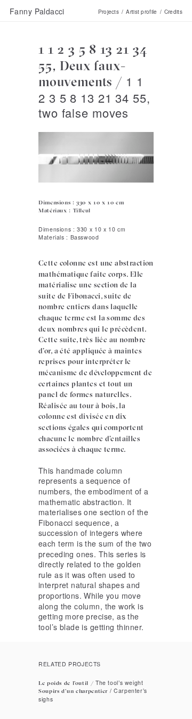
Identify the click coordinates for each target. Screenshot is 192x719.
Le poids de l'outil (63, 683)
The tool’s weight (119, 683)
